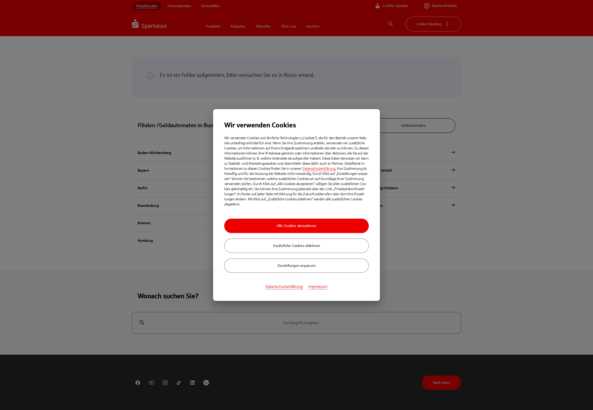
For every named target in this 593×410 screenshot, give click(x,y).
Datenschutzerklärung (318, 168)
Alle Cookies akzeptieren (296, 226)
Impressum (318, 286)
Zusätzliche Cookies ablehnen (296, 246)
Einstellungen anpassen (297, 266)
